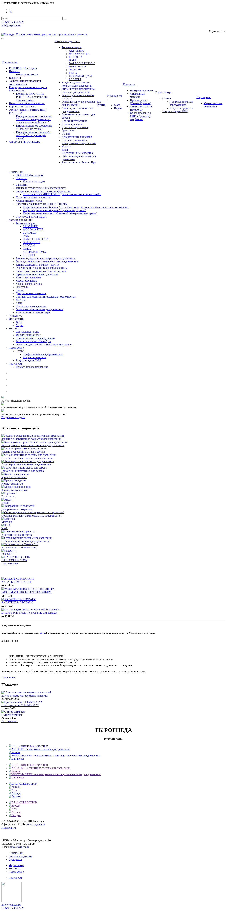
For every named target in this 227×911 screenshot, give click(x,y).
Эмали (66, 133)
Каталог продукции (67, 41)
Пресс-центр (163, 92)
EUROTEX (75, 56)
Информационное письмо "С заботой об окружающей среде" (33, 135)
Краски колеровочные (75, 127)
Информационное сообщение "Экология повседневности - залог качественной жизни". (34, 119)
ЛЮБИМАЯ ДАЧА (80, 76)
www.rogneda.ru (35, 824)
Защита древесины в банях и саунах (37, 264)
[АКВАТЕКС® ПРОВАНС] (18, 599)
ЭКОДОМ (75, 69)
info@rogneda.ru (11, 25)
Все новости (9, 721)
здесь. (42, 633)
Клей (65, 149)
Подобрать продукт (13, 417)
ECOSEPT (75, 79)
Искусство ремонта (181, 108)
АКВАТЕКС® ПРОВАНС (17, 602)
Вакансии (15, 77)
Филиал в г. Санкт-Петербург (141, 108)
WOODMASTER (79, 53)
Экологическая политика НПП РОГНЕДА (42, 203)
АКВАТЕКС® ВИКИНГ (16, 581)
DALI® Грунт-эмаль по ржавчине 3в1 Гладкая (29, 612)
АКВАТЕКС (76, 50)
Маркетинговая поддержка (213, 105)
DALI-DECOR (78, 66)
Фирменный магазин (137, 95)
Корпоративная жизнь (22, 106)
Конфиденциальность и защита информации (43, 191)
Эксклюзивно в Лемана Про (79, 162)
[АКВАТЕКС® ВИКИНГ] (17, 578)
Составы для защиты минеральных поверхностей (79, 142)
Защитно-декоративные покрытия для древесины (77, 84)
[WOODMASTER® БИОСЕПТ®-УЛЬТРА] (27, 588)
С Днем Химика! (11, 714)
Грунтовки (68, 130)
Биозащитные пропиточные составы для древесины (79, 90)
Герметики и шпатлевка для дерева (37, 274)
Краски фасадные (72, 124)
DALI (72, 60)
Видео (118, 108)
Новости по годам (27, 74)
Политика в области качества (27, 103)
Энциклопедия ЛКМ (175, 111)
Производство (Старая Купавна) (140, 102)
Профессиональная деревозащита (181, 103)
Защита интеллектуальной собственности (25, 82)
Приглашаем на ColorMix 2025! (20, 705)
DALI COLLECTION (82, 63)
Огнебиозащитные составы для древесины (78, 103)
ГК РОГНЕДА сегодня (23, 68)
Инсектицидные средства (77, 152)
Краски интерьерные (74, 120)
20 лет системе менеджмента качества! (24, 695)
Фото (117, 104)
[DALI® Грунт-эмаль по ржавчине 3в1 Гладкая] (30, 609)
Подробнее (8, 677)
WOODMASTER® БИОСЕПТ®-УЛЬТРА (26, 592)
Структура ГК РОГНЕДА (24, 141)
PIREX (73, 72)
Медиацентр (16, 318)
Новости (14, 71)
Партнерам (203, 97)
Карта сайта (8, 827)
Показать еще (9, 563)
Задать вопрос (217, 31)
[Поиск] (64, 19)
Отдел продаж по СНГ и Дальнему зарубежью (140, 116)
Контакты (129, 84)
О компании (10, 62)
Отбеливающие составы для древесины (39, 309)
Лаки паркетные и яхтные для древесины (77, 110)
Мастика (67, 146)
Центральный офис (141, 90)
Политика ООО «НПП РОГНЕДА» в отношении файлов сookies (32, 97)
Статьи (166, 98)
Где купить (101, 103)
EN (10, 12)
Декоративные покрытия (77, 136)
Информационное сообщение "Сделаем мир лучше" (34, 127)
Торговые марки (72, 47)
